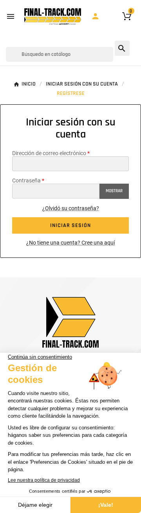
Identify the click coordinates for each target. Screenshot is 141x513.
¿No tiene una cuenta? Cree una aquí (70, 243)
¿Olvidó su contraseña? (70, 208)
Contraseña (26, 180)
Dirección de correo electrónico (49, 153)
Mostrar (114, 191)
